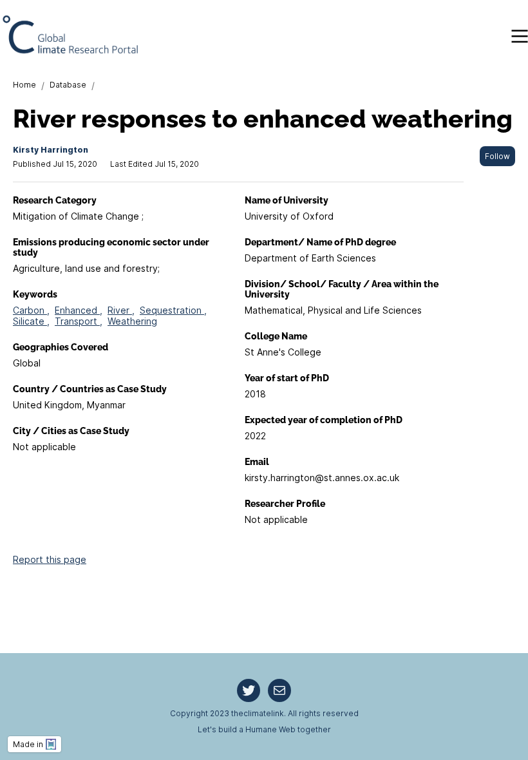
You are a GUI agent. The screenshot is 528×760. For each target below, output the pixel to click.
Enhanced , (78, 310)
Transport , (78, 321)
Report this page (49, 559)
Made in (28, 744)
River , (121, 310)
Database (68, 85)
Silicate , (31, 321)
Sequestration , (173, 310)
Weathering (132, 321)
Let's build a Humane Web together (264, 729)
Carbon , (31, 310)
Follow (497, 156)
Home (24, 85)
